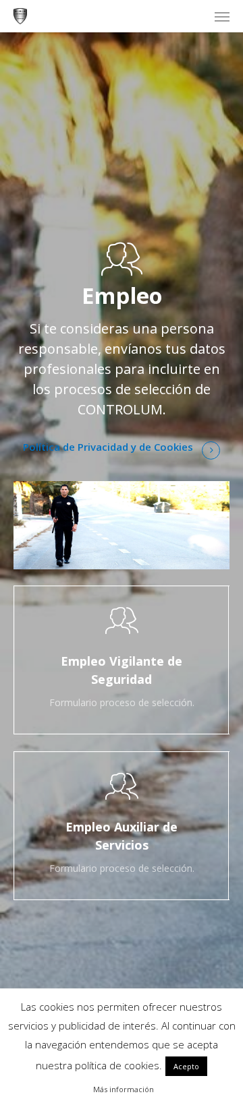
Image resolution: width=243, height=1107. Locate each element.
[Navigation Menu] (222, 16)
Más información (123, 1089)
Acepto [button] (186, 1066)
